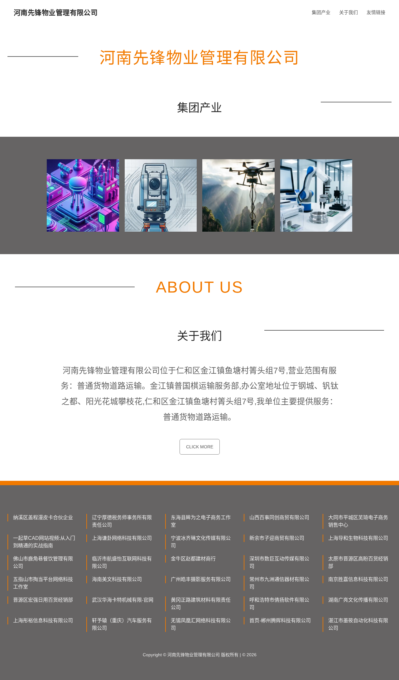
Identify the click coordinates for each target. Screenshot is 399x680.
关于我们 (348, 12)
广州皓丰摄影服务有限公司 (201, 579)
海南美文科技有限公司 (117, 579)
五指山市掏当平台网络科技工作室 (43, 583)
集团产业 (321, 12)
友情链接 (376, 12)
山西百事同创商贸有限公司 (279, 517)
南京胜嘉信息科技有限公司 (358, 579)
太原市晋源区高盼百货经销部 (358, 562)
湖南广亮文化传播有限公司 (358, 600)
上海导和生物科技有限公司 (358, 538)
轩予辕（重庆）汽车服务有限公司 (122, 624)
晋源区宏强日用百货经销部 (43, 600)
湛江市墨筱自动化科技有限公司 (358, 624)
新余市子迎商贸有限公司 (276, 538)
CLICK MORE (199, 446)
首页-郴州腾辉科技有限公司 (280, 620)
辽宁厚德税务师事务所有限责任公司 (122, 521)
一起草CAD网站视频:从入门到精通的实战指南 (44, 541)
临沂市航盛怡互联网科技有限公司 (122, 562)
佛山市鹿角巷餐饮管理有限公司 (43, 562)
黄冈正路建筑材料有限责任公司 (201, 603)
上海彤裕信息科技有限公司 (43, 620)
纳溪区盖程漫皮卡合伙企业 (43, 517)
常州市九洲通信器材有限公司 (279, 583)
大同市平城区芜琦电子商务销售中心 (358, 521)
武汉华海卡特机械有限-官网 (122, 600)
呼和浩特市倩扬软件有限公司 (279, 603)
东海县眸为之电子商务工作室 (201, 521)
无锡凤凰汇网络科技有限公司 (201, 624)
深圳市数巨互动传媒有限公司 (279, 562)
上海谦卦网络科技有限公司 (122, 538)
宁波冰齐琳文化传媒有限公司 (201, 541)
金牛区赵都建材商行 (193, 558)
